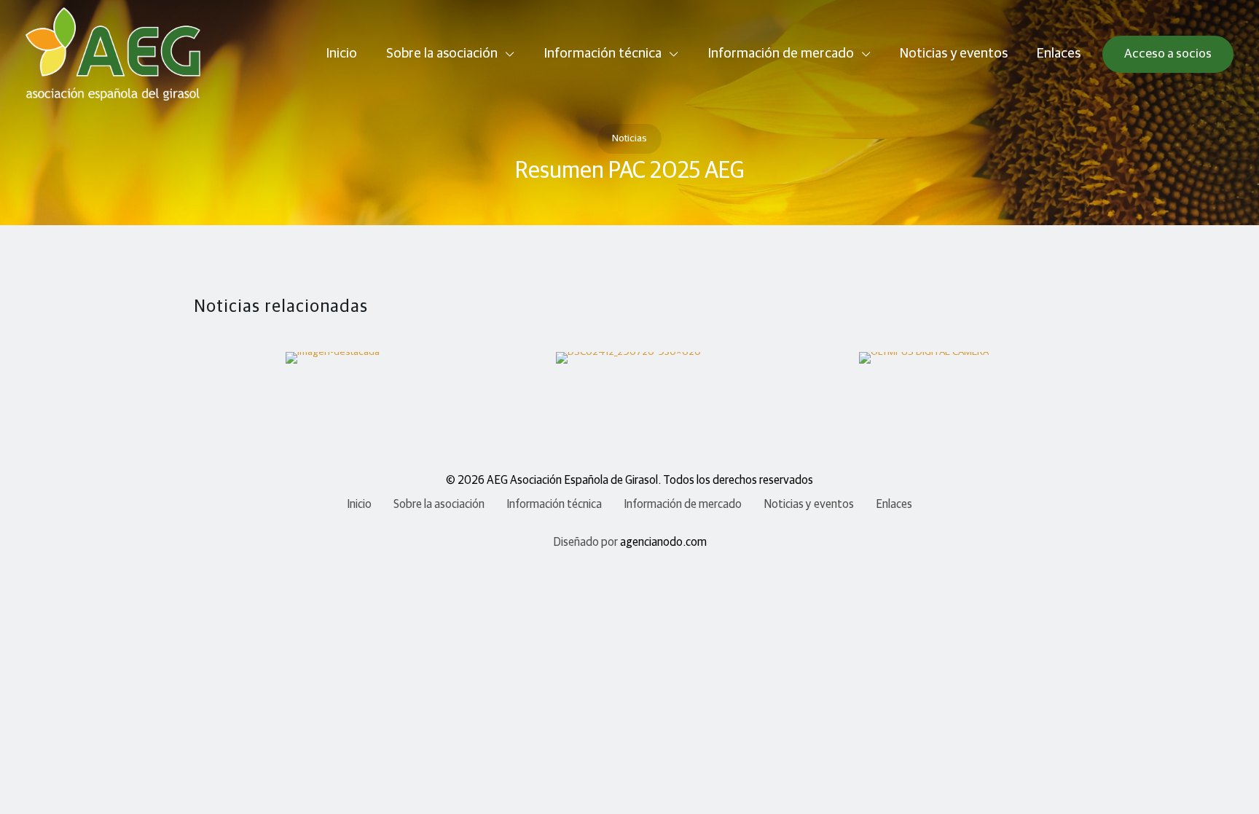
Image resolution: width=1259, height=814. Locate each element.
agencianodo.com (663, 542)
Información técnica (554, 504)
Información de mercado (683, 504)
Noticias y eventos (809, 504)
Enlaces (894, 504)
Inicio (359, 504)
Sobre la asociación (439, 504)
